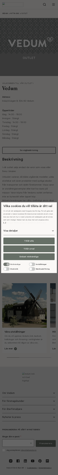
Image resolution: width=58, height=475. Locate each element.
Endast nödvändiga (29, 257)
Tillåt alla (29, 241)
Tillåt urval (29, 249)
